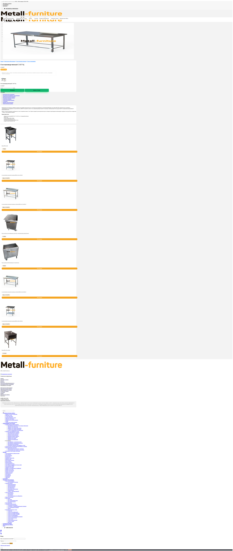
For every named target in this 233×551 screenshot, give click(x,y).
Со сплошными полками (13, 507)
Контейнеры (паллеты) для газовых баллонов (18, 425)
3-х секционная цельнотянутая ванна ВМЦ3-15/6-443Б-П (12, 175)
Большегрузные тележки (13, 436)
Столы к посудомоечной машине (15, 516)
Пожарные (7, 476)
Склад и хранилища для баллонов (15, 430)
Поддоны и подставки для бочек (12, 451)
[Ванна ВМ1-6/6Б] (11, 143)
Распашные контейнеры (13, 444)
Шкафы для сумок (9, 469)
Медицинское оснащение (8, 94)
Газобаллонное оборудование (12, 424)
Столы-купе (10, 518)
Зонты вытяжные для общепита (15, 495)
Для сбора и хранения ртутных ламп (13, 464)
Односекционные (12, 484)
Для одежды (8, 454)
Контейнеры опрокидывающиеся (15, 443)
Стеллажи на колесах (12, 505)
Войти (11, 543)
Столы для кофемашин (13, 512)
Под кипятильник (12, 501)
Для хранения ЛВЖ (9, 466)
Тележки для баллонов (13, 426)
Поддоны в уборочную (13, 489)
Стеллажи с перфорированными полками (17, 506)
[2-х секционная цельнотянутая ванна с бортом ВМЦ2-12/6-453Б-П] (11, 289)
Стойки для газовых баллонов (14, 429)
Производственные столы (11, 509)
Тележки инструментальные (11, 420)
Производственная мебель (9, 18)
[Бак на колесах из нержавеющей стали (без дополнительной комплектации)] (11, 231)
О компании (5, 4)
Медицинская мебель (64, 18)
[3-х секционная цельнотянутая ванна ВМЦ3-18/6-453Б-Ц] (11, 318)
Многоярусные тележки (13, 433)
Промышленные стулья (10, 417)
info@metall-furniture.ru (5, 400)
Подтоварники (8, 502)
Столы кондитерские (12, 520)
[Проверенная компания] (6, 374)
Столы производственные (21, 61)
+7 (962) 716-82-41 (4, 399)
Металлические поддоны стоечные (16, 448)
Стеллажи (36, 18)
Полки (9, 508)
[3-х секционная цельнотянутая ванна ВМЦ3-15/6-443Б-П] (11, 172)
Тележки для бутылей (12, 437)
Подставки (7, 498)
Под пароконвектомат (13, 500)
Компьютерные (8, 462)
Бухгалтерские (8, 455)
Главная (1, 61)
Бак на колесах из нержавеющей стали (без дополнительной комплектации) (15, 233)
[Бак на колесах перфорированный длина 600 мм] (11, 260)
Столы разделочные (12, 517)
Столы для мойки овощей (13, 513)
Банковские (7, 456)
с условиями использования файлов (56, 549)
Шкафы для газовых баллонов (14, 428)
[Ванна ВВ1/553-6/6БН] (11, 348)
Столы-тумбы (11, 521)
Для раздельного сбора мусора (12, 453)
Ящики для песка (9, 471)
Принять (70, 549)
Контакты (5, 5)
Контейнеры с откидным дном (14, 441)
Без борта (10, 522)
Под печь (10, 499)
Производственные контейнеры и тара (16, 445)
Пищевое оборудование (44, 18)
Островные (10, 494)
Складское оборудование (8, 100)
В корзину (12, 90)
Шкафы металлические (8, 102)
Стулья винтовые (9, 416)
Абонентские (8, 459)
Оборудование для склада (21, 18)
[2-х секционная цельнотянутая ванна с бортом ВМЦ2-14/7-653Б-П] (11, 202)
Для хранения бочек (9, 463)
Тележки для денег (12, 438)
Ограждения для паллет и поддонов (16, 449)
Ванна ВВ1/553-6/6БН (6, 350)
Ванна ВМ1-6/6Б (5, 145)
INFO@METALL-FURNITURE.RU (12, 8)
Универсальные (8, 472)
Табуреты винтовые (9, 418)
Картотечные (8, 461)
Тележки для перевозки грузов (12, 431)
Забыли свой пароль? (5, 545)
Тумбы (6, 421)
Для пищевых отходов (13, 482)
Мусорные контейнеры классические (11, 95)
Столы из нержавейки (31, 61)
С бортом (10, 510)
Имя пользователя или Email (7, 538)
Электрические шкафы (8, 103)
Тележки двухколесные (13, 434)
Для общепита (11, 487)
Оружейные (8, 475)
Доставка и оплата (7, 3)
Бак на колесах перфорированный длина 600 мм (10, 262)
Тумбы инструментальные (11, 422)
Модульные (8, 474)
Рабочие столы (8, 415)
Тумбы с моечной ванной (13, 491)
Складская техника (54, 18)
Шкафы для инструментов (11, 414)
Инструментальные (9, 460)
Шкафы (30, 18)
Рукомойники (11, 490)
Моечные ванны (9, 483)
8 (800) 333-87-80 (9, 21)
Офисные (7, 477)
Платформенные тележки (13, 432)
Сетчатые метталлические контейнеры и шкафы (16, 446)
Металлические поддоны (11, 447)
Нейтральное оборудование (9, 61)
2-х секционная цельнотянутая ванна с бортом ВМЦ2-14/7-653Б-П (14, 204)
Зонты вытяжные (9, 492)
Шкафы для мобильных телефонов (13, 468)
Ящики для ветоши (9, 470)
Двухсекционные (11, 485)
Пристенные (10, 493)
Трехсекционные (11, 486)
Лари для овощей (9, 497)
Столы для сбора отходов (13, 514)
